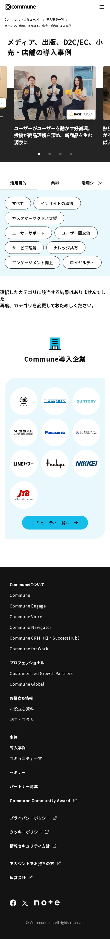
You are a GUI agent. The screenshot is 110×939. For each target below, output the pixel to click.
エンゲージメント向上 (32, 262)
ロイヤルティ (82, 262)
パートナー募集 (24, 786)
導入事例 (18, 747)
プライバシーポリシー (30, 818)
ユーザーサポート (28, 233)
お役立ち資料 (22, 708)
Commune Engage (28, 606)
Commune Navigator (30, 627)
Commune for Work (29, 648)
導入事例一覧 (55, 19)
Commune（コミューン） (23, 19)
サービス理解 (24, 248)
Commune (20, 595)
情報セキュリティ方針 (30, 846)
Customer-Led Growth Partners (41, 673)
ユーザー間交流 (76, 233)
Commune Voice (26, 616)
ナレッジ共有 (65, 248)
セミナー (18, 772)
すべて (18, 203)
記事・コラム (22, 719)
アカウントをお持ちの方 (32, 863)
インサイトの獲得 (57, 203)
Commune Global (27, 684)
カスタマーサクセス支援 (34, 218)
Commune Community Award (40, 800)
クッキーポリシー (26, 832)
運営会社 (18, 877)
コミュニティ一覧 (26, 758)
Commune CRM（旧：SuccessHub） (46, 638)
